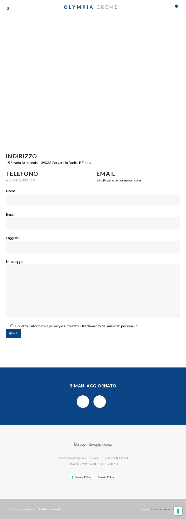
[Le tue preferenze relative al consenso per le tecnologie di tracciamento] (178, 511)
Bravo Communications (165, 509)
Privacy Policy (83, 477)
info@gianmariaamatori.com (118, 180)
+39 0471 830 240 (20, 180)
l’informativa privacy (45, 326)
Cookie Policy (106, 477)
